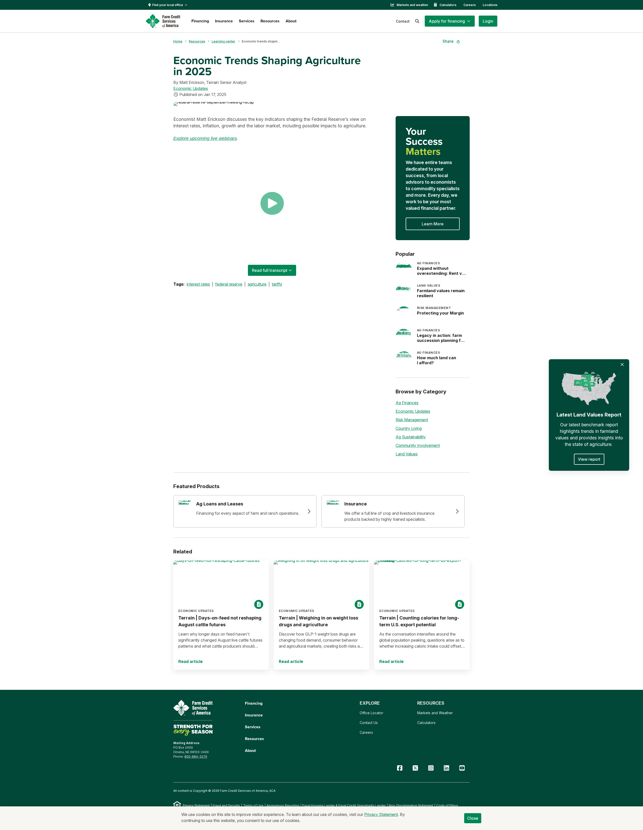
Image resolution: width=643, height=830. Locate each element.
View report (589, 459)
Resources (270, 21)
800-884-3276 (195, 756)
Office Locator (371, 713)
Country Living (409, 428)
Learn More (433, 223)
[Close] (622, 364)
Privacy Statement (196, 805)
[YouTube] (462, 768)
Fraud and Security (226, 805)
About (291, 21)
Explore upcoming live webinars (205, 138)
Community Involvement (418, 445)
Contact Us (369, 722)
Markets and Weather (435, 713)
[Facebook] (399, 768)
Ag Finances (407, 402)
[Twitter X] (415, 768)
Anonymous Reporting (282, 805)
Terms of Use (253, 805)
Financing (200, 21)
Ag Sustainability (411, 436)
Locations (490, 5)
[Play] (272, 203)
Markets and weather (412, 5)
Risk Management (412, 419)
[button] (450, 21)
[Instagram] (431, 768)
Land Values (407, 453)
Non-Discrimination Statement (411, 805)
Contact (403, 21)
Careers (469, 5)
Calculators (448, 5)
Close (472, 818)
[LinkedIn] (446, 768)
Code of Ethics (447, 805)
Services (246, 21)
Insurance (224, 21)
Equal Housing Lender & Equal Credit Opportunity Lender (344, 805)
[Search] (417, 21)
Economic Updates (190, 88)
